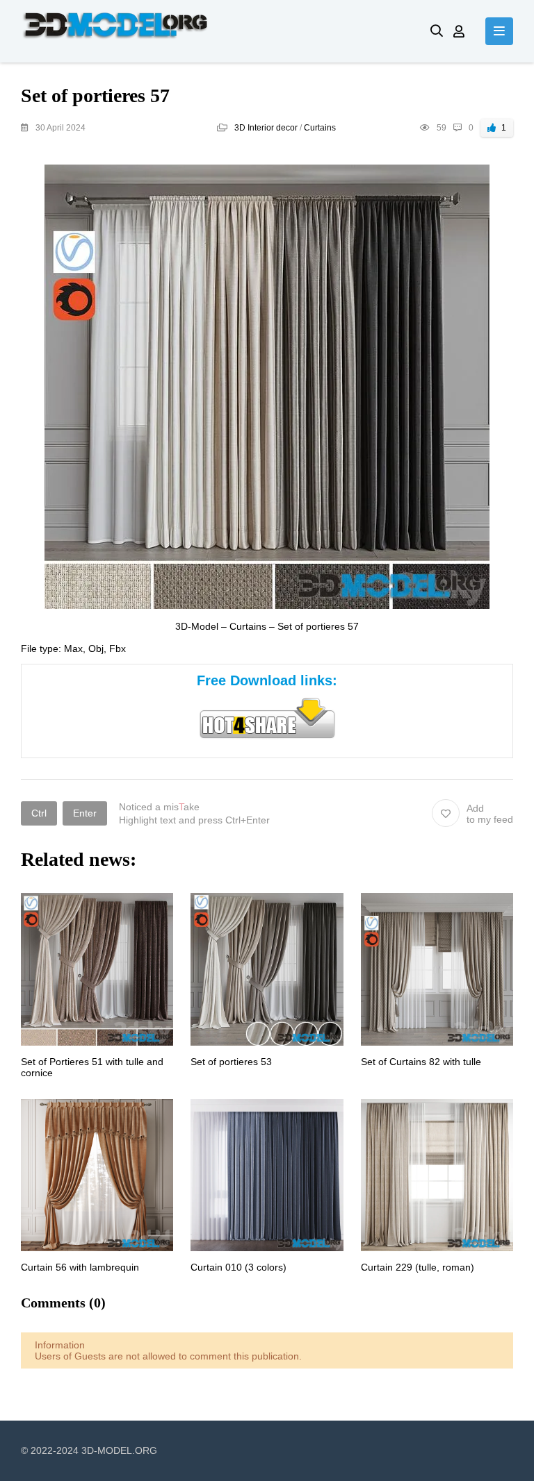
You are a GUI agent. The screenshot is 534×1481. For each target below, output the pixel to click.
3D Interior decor (266, 128)
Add (490, 814)
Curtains (320, 128)
